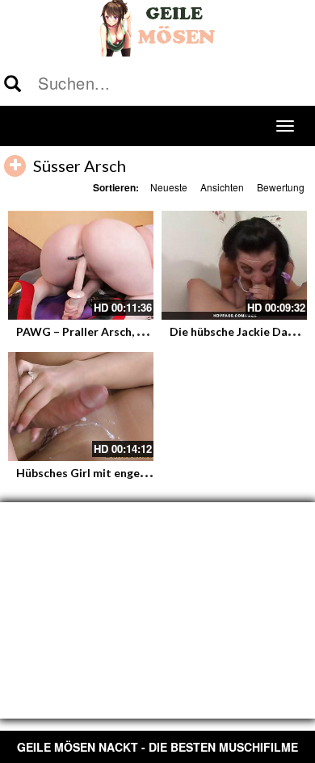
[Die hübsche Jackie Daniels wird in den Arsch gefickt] (234, 265)
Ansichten (222, 187)
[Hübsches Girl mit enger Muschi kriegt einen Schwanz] (80, 406)
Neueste (168, 187)
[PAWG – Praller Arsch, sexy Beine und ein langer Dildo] (80, 265)
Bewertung (280, 187)
